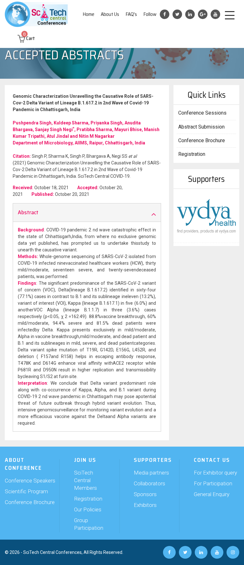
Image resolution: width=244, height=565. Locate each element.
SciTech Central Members (85, 480)
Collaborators (149, 483)
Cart (29, 38)
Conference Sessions (202, 113)
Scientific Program (26, 491)
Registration (191, 154)
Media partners (151, 472)
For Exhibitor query (215, 472)
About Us (110, 14)
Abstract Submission (201, 127)
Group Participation (88, 524)
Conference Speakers (30, 480)
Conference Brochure (201, 140)
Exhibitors (145, 505)
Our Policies (87, 509)
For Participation (213, 483)
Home (88, 14)
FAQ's (131, 14)
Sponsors (145, 494)
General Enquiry (211, 494)
